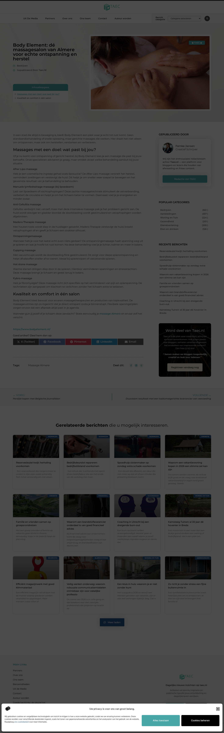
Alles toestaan (161, 720)
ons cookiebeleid (21, 722)
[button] (217, 708)
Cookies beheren (200, 720)
